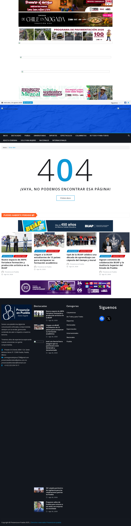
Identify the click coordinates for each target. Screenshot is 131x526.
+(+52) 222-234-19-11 (11, 365)
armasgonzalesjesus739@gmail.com (16, 357)
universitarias (40, 136)
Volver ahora (66, 198)
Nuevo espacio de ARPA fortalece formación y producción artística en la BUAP (15, 263)
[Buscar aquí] (129, 136)
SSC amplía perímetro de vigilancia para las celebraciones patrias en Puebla (54, 491)
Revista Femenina (10, 140)
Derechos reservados (39, 522)
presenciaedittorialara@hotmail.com (13, 363)
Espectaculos (66, 136)
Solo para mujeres (28, 140)
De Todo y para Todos (99, 136)
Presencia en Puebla (12, 272)
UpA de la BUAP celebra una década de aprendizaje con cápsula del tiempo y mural (82, 257)
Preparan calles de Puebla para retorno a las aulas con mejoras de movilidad (54, 505)
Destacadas (16, 136)
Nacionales (44, 140)
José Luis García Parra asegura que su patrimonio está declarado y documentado (54, 345)
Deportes (53, 136)
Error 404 (12, 147)
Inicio (5, 136)
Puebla (27, 136)
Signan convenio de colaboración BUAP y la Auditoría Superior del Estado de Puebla (111, 263)
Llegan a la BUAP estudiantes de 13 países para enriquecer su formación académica (47, 258)
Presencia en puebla (54, 522)
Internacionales (59, 140)
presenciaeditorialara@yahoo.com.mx (14, 360)
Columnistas (80, 136)
